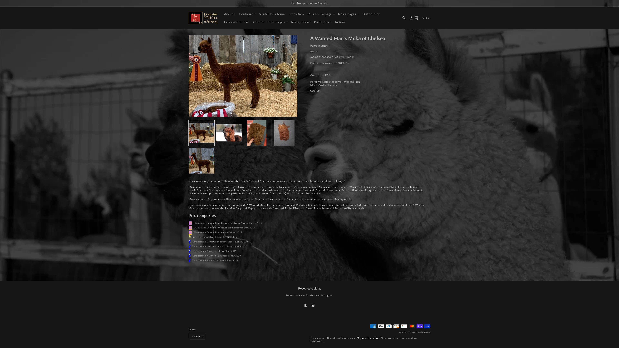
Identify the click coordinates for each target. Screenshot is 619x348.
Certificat (315, 90)
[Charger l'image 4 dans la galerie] (284, 133)
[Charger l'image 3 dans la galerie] (257, 133)
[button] (247, 14)
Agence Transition (368, 337)
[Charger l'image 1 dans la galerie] (202, 133)
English (426, 17)
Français (196, 336)
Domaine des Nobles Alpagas (418, 332)
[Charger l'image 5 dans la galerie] (202, 161)
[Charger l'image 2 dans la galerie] (229, 133)
